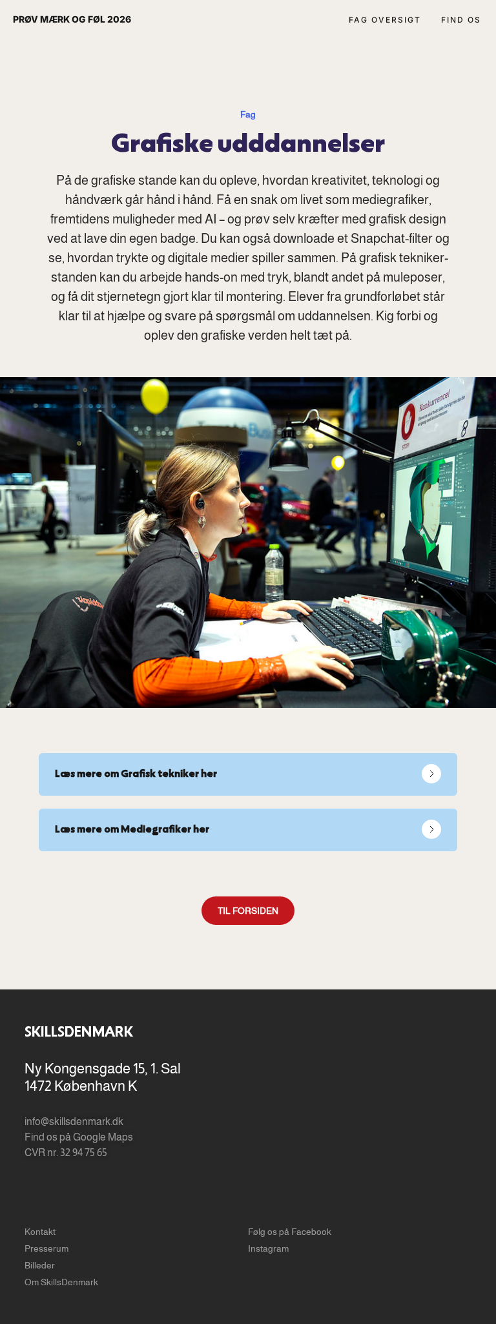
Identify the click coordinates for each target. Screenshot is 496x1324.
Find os (461, 20)
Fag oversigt (385, 20)
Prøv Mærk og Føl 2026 (72, 19)
